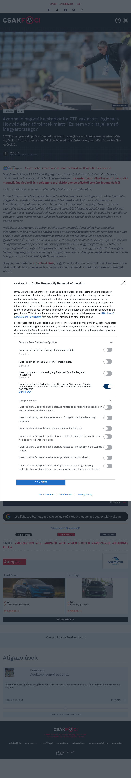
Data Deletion (46, 494)
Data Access (65, 494)
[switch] (107, 350)
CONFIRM (41, 482)
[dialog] (65, 389)
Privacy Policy (84, 494)
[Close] (124, 283)
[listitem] (65, 342)
